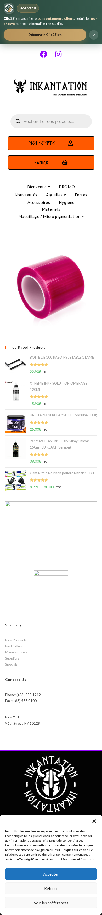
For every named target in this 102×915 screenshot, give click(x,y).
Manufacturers (16, 652)
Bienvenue (37, 186)
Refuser (51, 888)
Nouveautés (26, 194)
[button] (94, 821)
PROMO (67, 186)
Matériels (51, 209)
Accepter (51, 874)
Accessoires (38, 202)
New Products (16, 640)
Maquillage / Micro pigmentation (49, 216)
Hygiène (67, 202)
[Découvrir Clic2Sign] (9, 8)
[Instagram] (58, 54)
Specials (11, 664)
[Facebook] (43, 54)
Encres (81, 194)
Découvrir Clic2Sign (45, 35)
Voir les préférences (51, 902)
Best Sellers (14, 646)
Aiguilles (55, 194)
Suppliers (12, 658)
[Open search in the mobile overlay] (51, 121)
